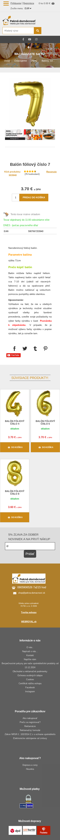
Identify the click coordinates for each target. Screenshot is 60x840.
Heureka (30, 769)
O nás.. (30, 647)
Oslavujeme (20, 60)
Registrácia (28, 3)
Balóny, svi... (48, 60)
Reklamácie (30, 726)
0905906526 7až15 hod (31, 587)
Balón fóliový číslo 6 (45, 422)
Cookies (30, 679)
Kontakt (30, 655)
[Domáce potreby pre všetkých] (21, 20)
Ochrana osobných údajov (30, 675)
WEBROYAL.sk (28, 621)
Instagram (30, 691)
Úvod (7, 60)
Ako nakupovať (30, 718)
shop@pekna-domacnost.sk (31, 593)
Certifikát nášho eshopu (30, 683)
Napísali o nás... (30, 651)
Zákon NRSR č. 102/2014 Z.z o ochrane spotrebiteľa (30, 734)
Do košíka (17, 447)
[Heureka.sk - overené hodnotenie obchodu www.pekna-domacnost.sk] (50, 30)
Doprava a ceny (30, 765)
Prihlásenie (15, 3)
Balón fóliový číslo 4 (14, 422)
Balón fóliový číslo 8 (14, 492)
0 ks (41, 3)
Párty (34, 60)
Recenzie (51, 171)
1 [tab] (30, 135)
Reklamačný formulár (30, 730)
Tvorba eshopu (28, 612)
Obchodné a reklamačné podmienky (30, 671)
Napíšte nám (30, 659)
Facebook (30, 687)
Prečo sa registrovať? (30, 722)
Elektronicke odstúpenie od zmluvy (30, 738)
